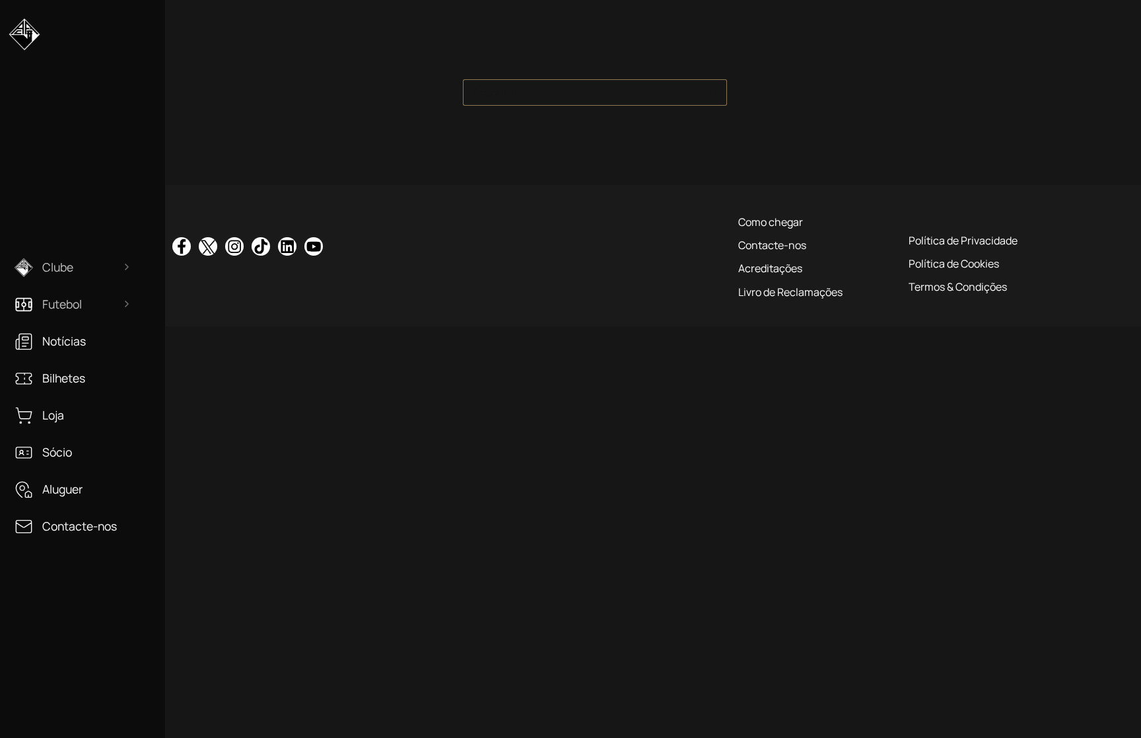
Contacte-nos (79, 526)
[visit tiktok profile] (261, 246)
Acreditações (770, 268)
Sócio (57, 452)
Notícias (64, 341)
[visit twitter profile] (208, 246)
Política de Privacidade (963, 240)
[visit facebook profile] (181, 246)
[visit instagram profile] (234, 246)
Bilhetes (63, 378)
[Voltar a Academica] (24, 39)
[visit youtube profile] (313, 246)
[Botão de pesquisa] (714, 92)
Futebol (62, 304)
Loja (53, 415)
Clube (57, 267)
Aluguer (62, 489)
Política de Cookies (954, 263)
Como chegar (770, 222)
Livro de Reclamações (790, 292)
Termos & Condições (958, 286)
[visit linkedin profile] (287, 246)
